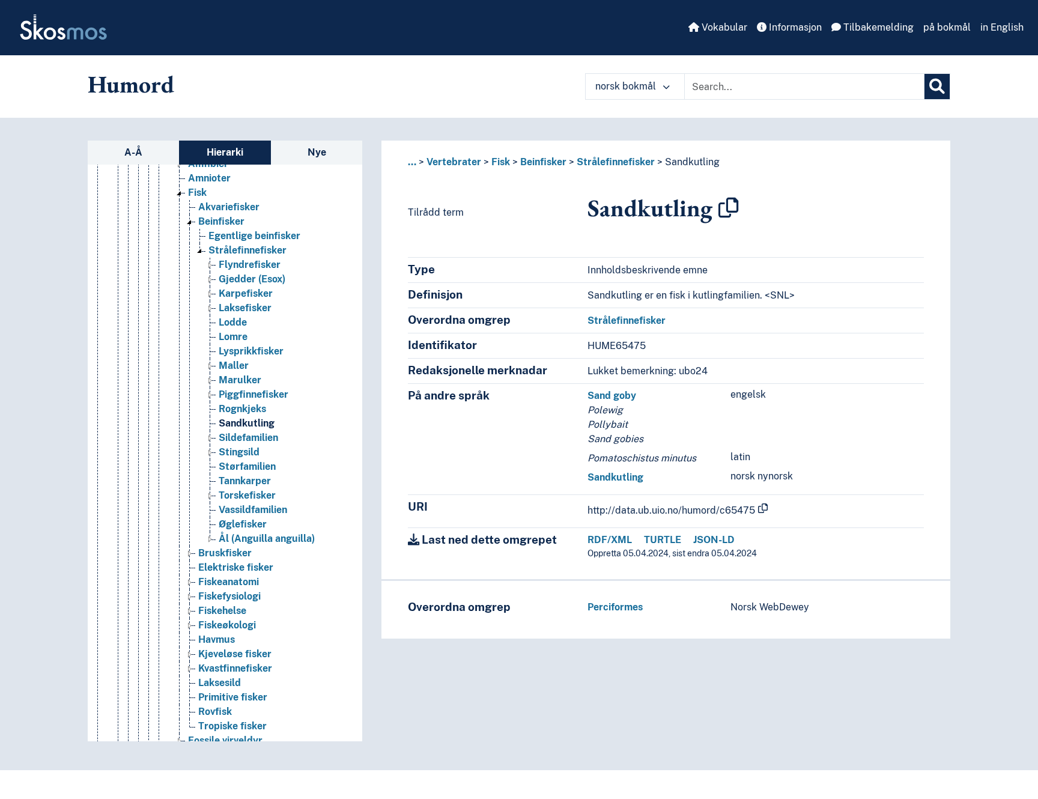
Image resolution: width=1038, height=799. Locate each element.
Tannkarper (245, 481)
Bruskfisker (225, 553)
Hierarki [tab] (225, 152)
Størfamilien (247, 466)
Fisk (197, 192)
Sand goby (611, 395)
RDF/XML (609, 539)
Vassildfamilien (253, 509)
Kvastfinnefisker (235, 668)
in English (1002, 27)
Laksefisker (245, 308)
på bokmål (947, 27)
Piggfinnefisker (253, 394)
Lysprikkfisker (251, 351)
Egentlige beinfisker (254, 236)
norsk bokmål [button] (626, 86)
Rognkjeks (242, 409)
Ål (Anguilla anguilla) (267, 538)
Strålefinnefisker (247, 250)
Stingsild (239, 452)
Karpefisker (246, 293)
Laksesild (219, 682)
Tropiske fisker (232, 726)
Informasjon (794, 27)
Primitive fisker (232, 697)
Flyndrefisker (250, 264)
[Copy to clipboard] (728, 208)
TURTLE (662, 539)
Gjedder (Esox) (252, 279)
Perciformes (615, 607)
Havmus (216, 639)
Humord (131, 84)
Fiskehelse (222, 610)
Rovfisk (215, 711)
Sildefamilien (248, 437)
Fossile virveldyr (225, 740)
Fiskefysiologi (229, 596)
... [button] (412, 162)
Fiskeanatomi (228, 582)
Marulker (240, 380)
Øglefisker (243, 524)
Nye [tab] (317, 152)
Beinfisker (221, 221)
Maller (234, 365)
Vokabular (723, 27)
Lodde (233, 322)
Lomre (233, 336)
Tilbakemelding (877, 27)
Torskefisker (247, 495)
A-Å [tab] (133, 152)
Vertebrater (453, 162)
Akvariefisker (229, 207)
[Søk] (937, 86)
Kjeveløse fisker (235, 654)
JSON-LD (714, 539)
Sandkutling (247, 423)
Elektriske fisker (235, 567)
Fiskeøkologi (227, 625)
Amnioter (209, 178)
